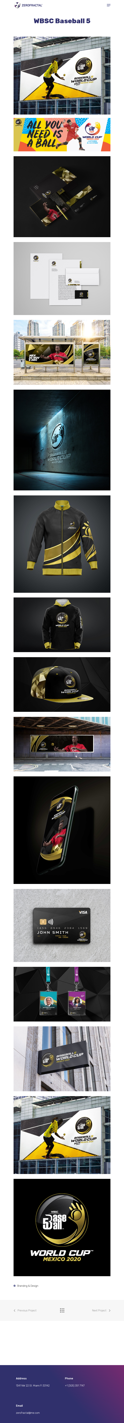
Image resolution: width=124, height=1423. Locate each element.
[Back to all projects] (62, 1309)
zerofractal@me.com (28, 1412)
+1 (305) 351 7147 (75, 1385)
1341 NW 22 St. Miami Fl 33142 (33, 1385)
